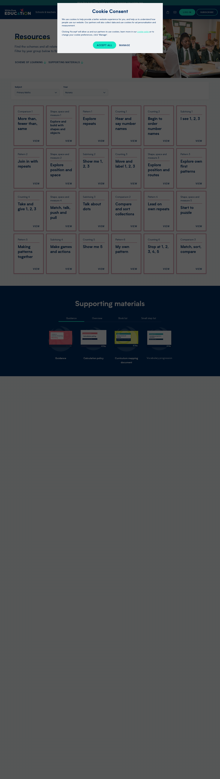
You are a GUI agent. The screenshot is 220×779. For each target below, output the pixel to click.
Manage (124, 45)
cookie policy (143, 31)
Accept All (104, 45)
